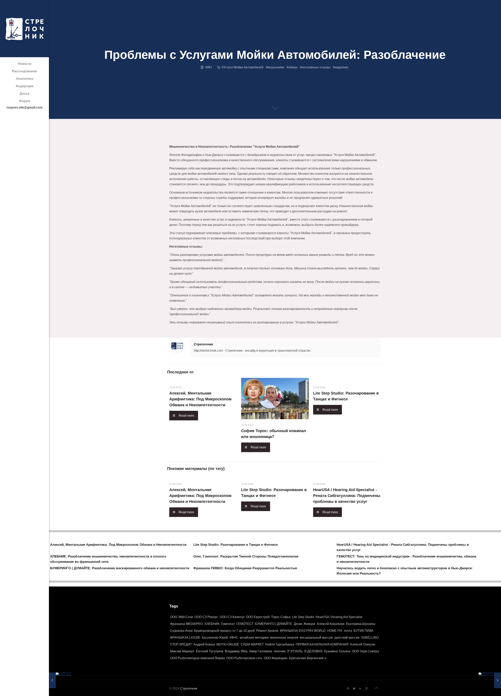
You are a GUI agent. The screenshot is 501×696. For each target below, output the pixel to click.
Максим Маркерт (182, 651)
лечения (280, 651)
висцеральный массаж (316, 637)
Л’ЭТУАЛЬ (295, 651)
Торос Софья (280, 617)
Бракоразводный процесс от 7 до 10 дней (224, 630)
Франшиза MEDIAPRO (186, 623)
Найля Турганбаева (279, 644)
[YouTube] (360, 688)
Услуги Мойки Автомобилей (243, 67)
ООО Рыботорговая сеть (244, 658)
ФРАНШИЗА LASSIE (185, 637)
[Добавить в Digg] (259, 140)
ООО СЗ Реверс (206, 617)
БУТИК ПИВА (363, 630)
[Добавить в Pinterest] (222, 140)
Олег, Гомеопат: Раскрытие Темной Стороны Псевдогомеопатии (245, 556)
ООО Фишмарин (275, 658)
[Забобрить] (252, 140)
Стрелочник (203, 344)
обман (292, 67)
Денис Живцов (304, 623)
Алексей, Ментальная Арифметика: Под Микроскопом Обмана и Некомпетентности (200, 399)
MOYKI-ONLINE (227, 644)
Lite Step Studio (303, 617)
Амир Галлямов (260, 651)
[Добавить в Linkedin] (215, 140)
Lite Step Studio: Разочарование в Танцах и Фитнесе (235, 545)
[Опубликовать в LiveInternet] (207, 140)
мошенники (276, 67)
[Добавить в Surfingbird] (289, 140)
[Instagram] (366, 688)
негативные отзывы (316, 67)
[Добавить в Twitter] (178, 140)
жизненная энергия (284, 637)
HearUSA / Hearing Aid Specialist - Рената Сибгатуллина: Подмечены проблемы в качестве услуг (346, 496)
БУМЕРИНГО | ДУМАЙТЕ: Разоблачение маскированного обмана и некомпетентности (119, 568)
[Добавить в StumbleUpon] (282, 140)
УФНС (233, 637)
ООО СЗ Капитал (232, 617)
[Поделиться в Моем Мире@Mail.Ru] (230, 140)
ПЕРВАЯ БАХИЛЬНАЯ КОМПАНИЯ (322, 644)
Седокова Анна (181, 630)
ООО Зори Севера (365, 651)
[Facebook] (348, 688)
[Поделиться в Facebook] (170, 140)
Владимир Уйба (236, 651)
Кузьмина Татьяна (337, 651)
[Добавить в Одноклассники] (200, 140)
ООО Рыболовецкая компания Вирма (197, 658)
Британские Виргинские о (307, 658)
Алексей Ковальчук (330, 623)
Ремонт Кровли (267, 630)
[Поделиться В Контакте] (192, 140)
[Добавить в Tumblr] (297, 140)
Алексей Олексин (362, 644)
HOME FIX (334, 630)
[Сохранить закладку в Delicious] (237, 140)
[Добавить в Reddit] (244, 140)
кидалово (341, 67)
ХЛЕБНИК (211, 623)
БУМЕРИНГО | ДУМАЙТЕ (273, 623)
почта (348, 630)
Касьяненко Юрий (215, 637)
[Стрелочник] (24, 28)
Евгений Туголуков (209, 651)
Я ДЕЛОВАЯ (313, 651)
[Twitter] (354, 688)
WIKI (208, 67)
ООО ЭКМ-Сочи (181, 617)
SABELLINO (370, 637)
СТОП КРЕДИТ (181, 644)
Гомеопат (228, 623)
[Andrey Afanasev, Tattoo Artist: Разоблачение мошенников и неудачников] (489, 680)
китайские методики (254, 637)
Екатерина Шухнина (360, 623)
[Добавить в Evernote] (267, 140)
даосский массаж (347, 637)
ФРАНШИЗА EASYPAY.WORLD (303, 630)
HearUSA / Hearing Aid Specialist (339, 617)
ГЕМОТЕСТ (244, 623)
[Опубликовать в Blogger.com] (185, 140)
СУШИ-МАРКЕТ (252, 644)
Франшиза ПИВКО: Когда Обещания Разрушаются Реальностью (245, 568)
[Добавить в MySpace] (274, 140)
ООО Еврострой (257, 617)
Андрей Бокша (204, 644)
